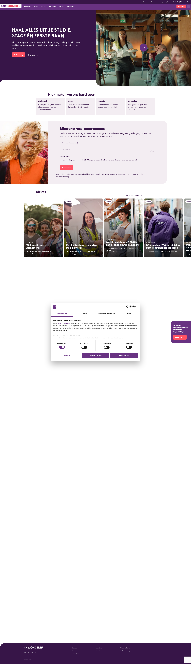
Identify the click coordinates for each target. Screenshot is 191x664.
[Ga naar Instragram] (25, 652)
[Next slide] (41, 196)
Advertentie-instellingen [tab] (106, 313)
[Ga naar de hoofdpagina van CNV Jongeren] (10, 6)
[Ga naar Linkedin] (32, 652)
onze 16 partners (64, 323)
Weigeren (67, 355)
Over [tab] (129, 313)
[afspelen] (143, 48)
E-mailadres (68, 150)
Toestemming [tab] (62, 313)
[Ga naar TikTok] (35, 652)
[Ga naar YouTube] (28, 652)
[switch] (84, 347)
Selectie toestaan (95, 355)
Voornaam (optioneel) (72, 143)
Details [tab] (84, 313)
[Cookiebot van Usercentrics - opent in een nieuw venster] (129, 307)
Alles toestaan (124, 355)
